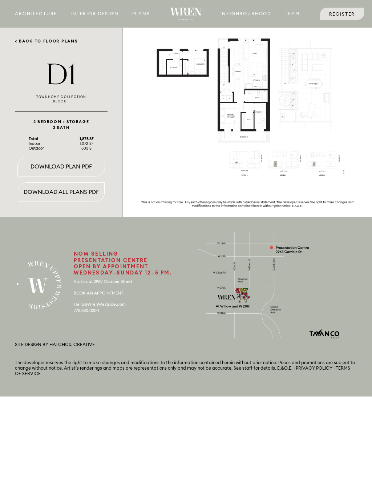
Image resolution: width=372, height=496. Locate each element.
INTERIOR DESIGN (94, 14)
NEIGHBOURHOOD (246, 14)
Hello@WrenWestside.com (100, 304)
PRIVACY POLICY (314, 368)
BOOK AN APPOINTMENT (98, 293)
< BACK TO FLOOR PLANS (46, 41)
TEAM (292, 14)
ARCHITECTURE (36, 14)
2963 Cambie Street (113, 282)
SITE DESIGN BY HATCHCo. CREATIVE (55, 344)
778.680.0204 (86, 311)
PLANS (141, 14)
